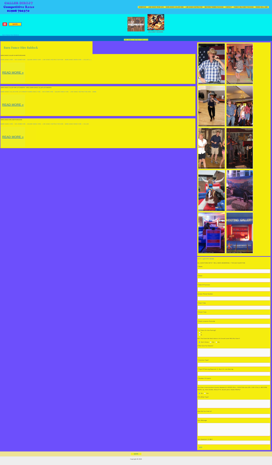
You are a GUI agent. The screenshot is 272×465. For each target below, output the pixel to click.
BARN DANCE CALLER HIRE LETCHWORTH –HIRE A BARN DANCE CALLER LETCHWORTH (26, 87)
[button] (15, 24)
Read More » (13, 77)
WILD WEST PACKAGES (155, 32)
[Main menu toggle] (4, 24)
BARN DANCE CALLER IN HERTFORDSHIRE (13, 55)
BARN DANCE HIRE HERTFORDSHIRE (11, 119)
